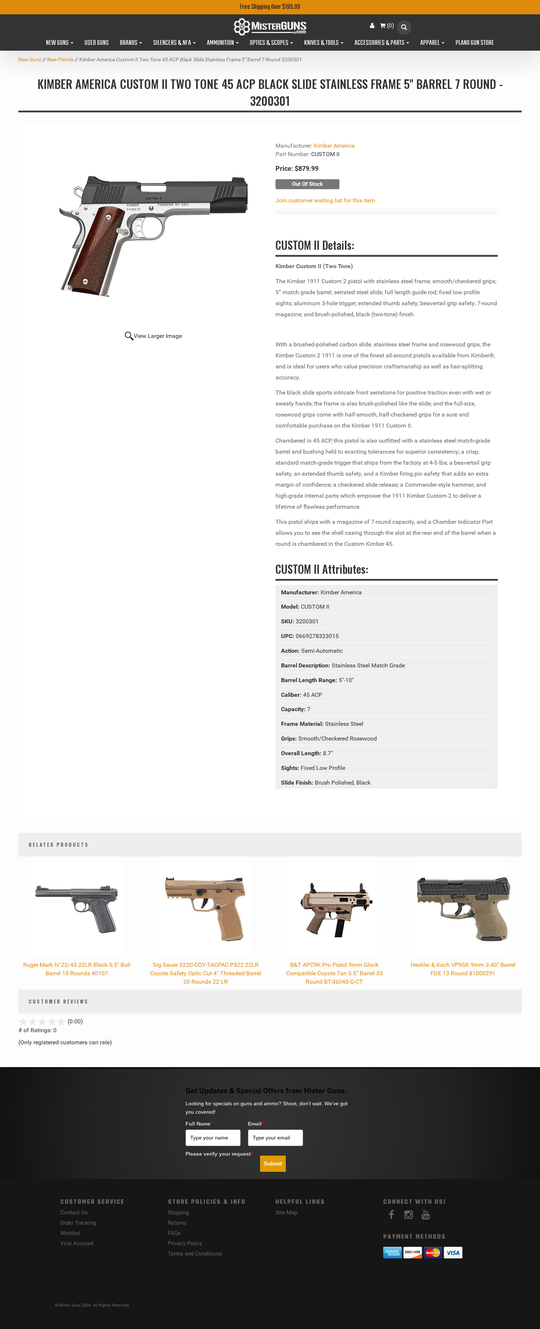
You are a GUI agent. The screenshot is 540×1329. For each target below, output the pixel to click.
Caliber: (292, 694)
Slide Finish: (298, 782)
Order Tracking (78, 1223)
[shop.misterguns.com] (270, 27)
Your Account (77, 1243)
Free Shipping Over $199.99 (270, 7)
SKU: (288, 621)
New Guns (58, 43)
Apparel (430, 43)
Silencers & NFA (172, 43)
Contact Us (74, 1212)
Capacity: (294, 709)
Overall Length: (302, 753)
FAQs (174, 1233)
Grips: (289, 738)
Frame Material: (303, 723)
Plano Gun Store (475, 43)
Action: (291, 650)
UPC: (288, 636)
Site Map (286, 1212)
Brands (129, 43)
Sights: (291, 767)
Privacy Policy (185, 1243)
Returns (177, 1223)
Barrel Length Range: (310, 680)
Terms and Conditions (195, 1253)
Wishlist (70, 1233)
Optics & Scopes (269, 43)
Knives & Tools (322, 43)
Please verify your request (219, 1154)
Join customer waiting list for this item (325, 200)
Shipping (178, 1212)
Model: (291, 606)
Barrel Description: (306, 665)
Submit (273, 1163)
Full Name (199, 1124)
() (390, 25)
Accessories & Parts (380, 43)
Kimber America (334, 145)
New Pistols (60, 59)
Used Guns (96, 43)
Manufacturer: (301, 592)
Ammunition (221, 43)
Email (255, 1124)
